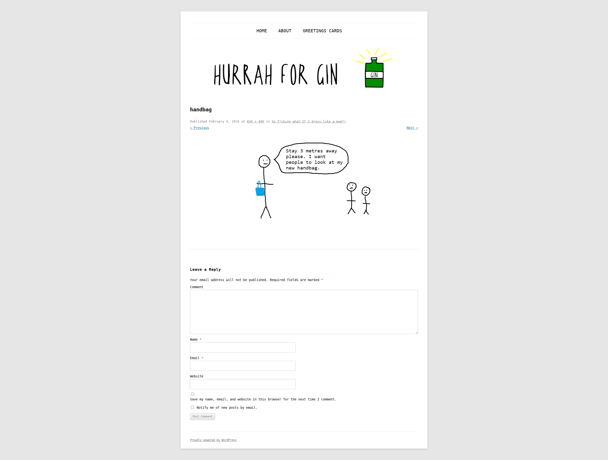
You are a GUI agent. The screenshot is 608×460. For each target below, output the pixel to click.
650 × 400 (255, 121)
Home (261, 30)
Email (196, 358)
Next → (412, 128)
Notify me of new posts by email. (227, 407)
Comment (196, 287)
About (284, 30)
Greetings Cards (322, 30)
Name (195, 339)
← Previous (199, 128)
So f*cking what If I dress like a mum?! (309, 121)
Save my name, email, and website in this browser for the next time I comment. (263, 399)
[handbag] (304, 184)
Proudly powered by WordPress (213, 440)
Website (196, 376)
